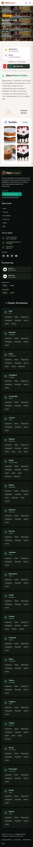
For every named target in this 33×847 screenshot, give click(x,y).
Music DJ (26, 320)
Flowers (16, 317)
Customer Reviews (24, 111)
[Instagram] (3, 256)
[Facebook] (8, 256)
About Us (5, 212)
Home (4, 208)
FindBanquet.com (10, 834)
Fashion (14, 324)
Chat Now (19, 66)
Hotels (13, 451)
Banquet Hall (8, 317)
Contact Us (6, 219)
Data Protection (27, 839)
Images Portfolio (8, 111)
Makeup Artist (24, 317)
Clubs (19, 451)
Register (12, 285)
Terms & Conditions (7, 839)
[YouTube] (16, 256)
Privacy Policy (17, 839)
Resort (13, 473)
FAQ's (3, 843)
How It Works (6, 215)
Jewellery (21, 629)
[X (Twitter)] (12, 256)
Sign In (5, 285)
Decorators (17, 476)
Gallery (5, 223)
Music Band (18, 320)
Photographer (8, 320)
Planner (7, 324)
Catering (7, 501)
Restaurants (22, 366)
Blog (4, 226)
